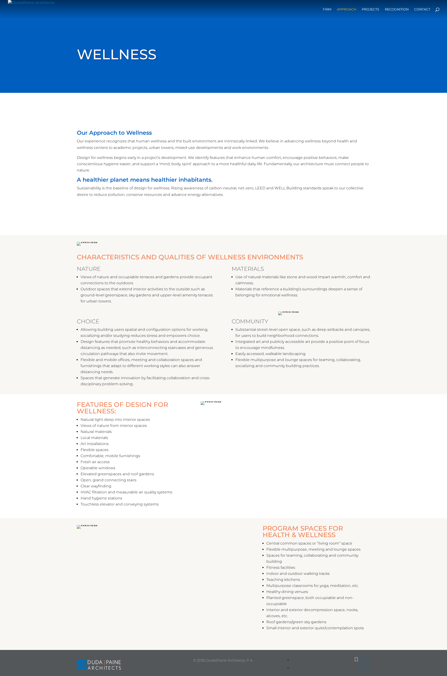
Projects (370, 9)
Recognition (397, 9)
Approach (346, 9)
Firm (327, 9)
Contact (422, 9)
